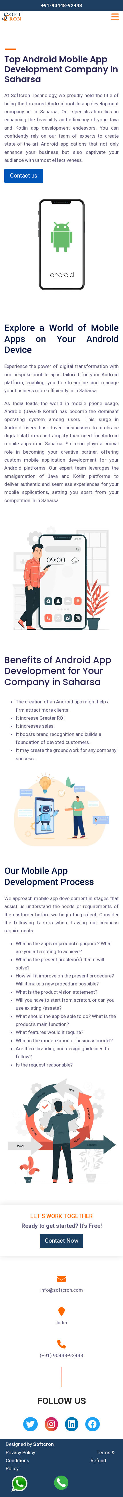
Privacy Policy (20, 1452)
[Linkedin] (71, 1426)
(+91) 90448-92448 (61, 1355)
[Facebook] (92, 1426)
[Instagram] (51, 1426)
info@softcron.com (61, 1290)
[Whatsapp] (23, 1483)
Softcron (43, 1444)
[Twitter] (30, 1426)
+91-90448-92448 (61, 5)
